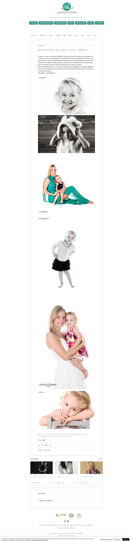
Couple (76, 35)
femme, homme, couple (80, 525)
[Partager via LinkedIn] (46, 445)
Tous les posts (33, 35)
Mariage (51, 35)
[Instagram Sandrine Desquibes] (68, 521)
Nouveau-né (43, 35)
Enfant (70, 35)
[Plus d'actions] (94, 45)
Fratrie (88, 35)
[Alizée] (66, 467)
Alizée (59, 476)
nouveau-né (60, 525)
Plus (94, 35)
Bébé (64, 35)
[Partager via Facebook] (38, 445)
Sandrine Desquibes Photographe (48, 525)
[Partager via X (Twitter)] (42, 445)
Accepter (126, 539)
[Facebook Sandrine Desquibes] (65, 521)
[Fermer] (131, 539)
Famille (82, 35)
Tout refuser (117, 539)
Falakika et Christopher (39, 476)
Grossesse (58, 35)
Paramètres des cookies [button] (106, 539)
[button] (45, 22)
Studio (44, 440)
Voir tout (101, 458)
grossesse (66, 525)
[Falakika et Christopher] (41, 467)
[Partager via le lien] (50, 445)
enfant (71, 525)
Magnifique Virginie (88, 476)
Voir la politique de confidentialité (40, 540)
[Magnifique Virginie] (91, 467)
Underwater (91, 525)
